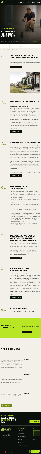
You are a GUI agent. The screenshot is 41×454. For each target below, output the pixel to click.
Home (18, 2)
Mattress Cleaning (29, 46)
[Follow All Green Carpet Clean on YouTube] (8, 438)
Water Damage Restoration (22, 445)
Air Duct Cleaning (13, 46)
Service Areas (33, 2)
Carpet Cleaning (21, 46)
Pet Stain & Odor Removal (22, 436)
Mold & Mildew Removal (21, 434)
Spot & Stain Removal (21, 441)
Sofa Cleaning (20, 439)
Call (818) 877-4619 (35, 41)
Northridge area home (36, 437)
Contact (38, 2)
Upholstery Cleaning (21, 444)
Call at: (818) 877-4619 (15, 131)
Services (22, 2)
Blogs (27, 2)
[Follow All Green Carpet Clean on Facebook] (2, 438)
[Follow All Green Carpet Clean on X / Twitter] (5, 438)
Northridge (8, 49)
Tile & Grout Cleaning (21, 442)
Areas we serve (3, 49)
